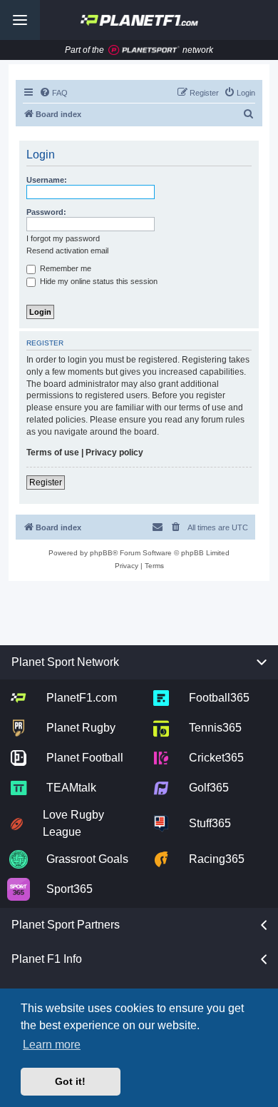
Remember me (64, 268)
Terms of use (52, 453)
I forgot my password (63, 238)
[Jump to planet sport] (144, 50)
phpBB (101, 553)
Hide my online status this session (98, 281)
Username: (46, 180)
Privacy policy (114, 453)
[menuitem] (53, 92)
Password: (46, 212)
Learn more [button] (52, 1044)
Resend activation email (67, 250)
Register (45, 482)
